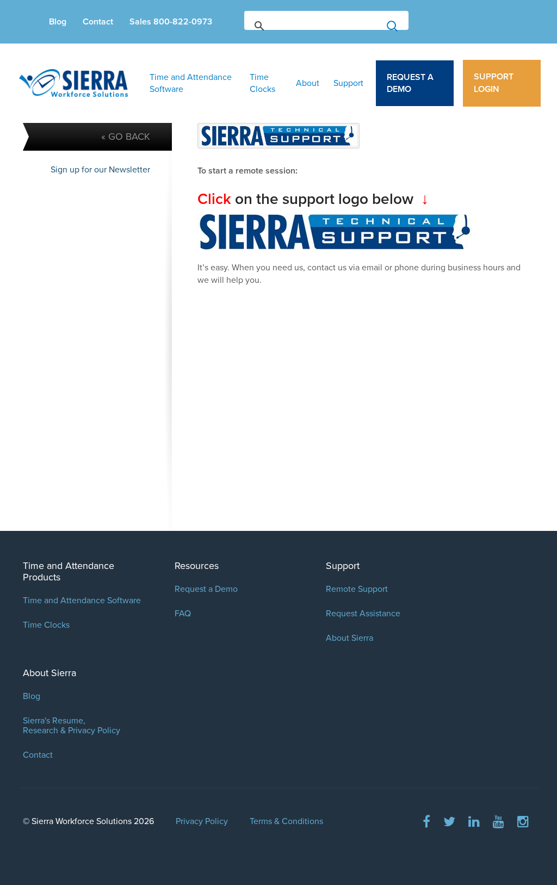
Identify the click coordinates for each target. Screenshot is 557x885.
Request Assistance (363, 613)
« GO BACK (125, 137)
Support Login (493, 83)
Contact (98, 21)
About (307, 83)
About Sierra (349, 638)
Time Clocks (262, 83)
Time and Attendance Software (191, 83)
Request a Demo (410, 83)
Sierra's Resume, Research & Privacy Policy (71, 725)
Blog (57, 21)
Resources (197, 566)
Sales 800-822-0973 (170, 21)
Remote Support (357, 589)
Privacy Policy (202, 821)
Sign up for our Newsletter (100, 169)
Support (348, 83)
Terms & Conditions (286, 821)
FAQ (183, 613)
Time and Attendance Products (68, 571)
